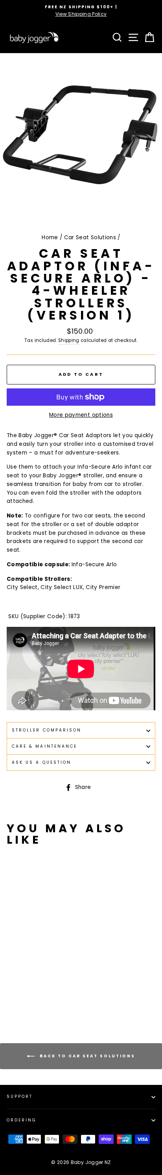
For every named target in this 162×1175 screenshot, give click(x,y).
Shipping (68, 340)
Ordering (22, 1120)
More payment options (81, 415)
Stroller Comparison (46, 730)
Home (50, 237)
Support (20, 1096)
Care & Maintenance (44, 746)
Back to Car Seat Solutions (86, 1056)
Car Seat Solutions (90, 237)
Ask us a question (41, 762)
